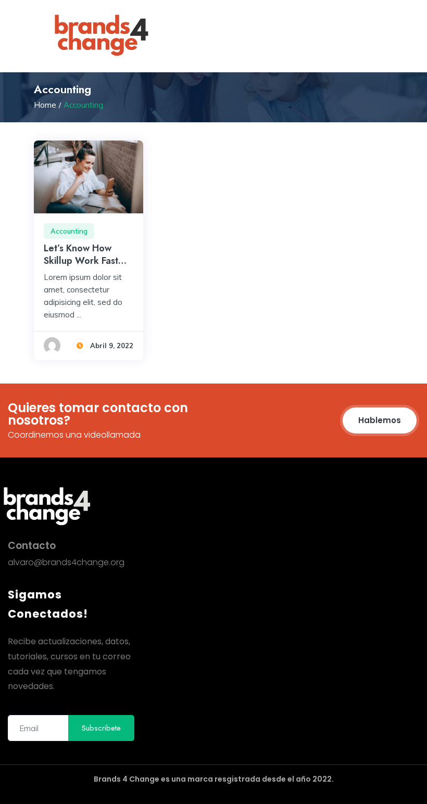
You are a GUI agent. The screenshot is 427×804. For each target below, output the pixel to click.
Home (45, 105)
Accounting (69, 231)
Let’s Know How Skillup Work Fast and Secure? (81, 260)
